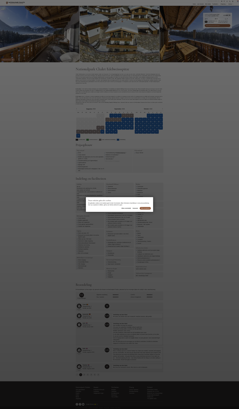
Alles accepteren (145, 208)
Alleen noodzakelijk (126, 208)
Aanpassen (135, 208)
